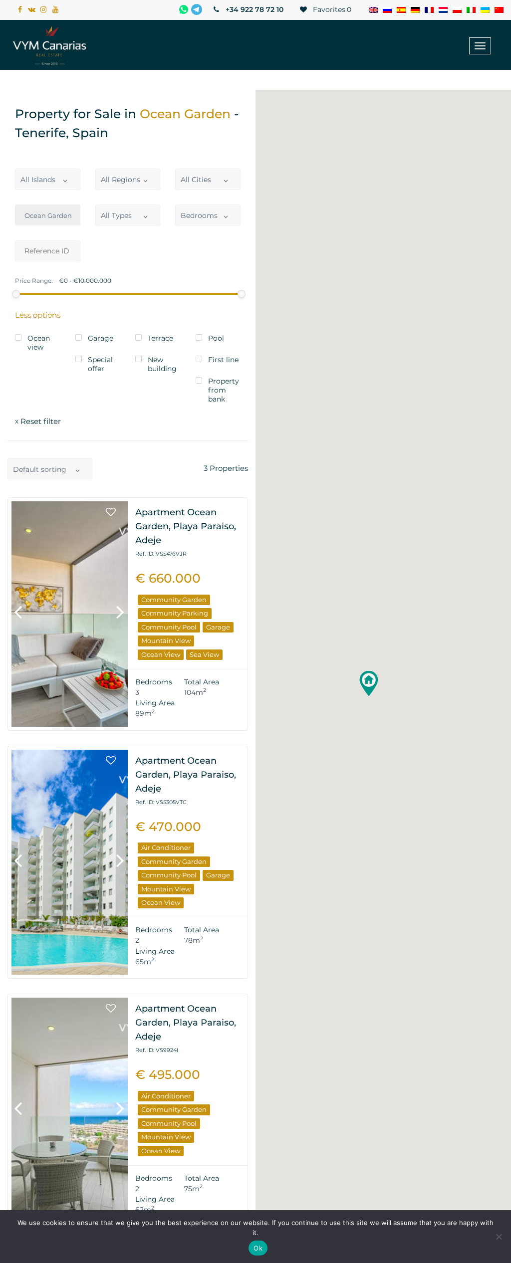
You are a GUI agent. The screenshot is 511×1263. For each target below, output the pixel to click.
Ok (258, 1248)
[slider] (16, 294)
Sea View (204, 654)
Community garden (174, 600)
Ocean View (160, 654)
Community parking (174, 613)
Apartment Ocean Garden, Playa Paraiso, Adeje (185, 526)
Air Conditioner (166, 847)
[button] (368, 683)
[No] (499, 1237)
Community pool (169, 627)
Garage (218, 627)
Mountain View (166, 640)
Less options (37, 315)
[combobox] (47, 179)
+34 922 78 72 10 (253, 9)
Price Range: (34, 281)
